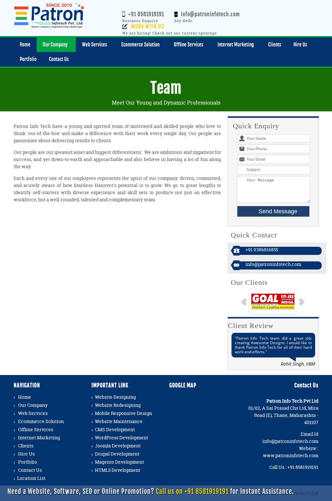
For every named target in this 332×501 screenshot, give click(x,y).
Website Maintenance (119, 421)
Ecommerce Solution (41, 421)
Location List (31, 478)
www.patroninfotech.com (290, 455)
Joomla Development (118, 446)
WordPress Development (121, 437)
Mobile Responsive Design (123, 413)
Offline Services (35, 429)
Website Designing (115, 397)
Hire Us (26, 454)
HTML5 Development (117, 470)
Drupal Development (117, 454)
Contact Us (30, 470)
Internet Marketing (39, 437)
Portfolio (27, 462)
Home (24, 397)
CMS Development (115, 429)
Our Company (33, 405)
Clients (25, 446)
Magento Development (119, 462)
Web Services (33, 413)
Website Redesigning (118, 405)
